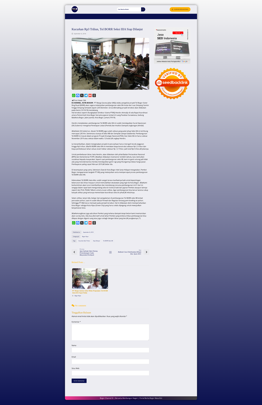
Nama (74, 345)
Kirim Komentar (79, 381)
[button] (142, 9)
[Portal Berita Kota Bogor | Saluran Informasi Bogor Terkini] (75, 9)
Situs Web (75, 368)
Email (74, 357)
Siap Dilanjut (96, 241)
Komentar (76, 322)
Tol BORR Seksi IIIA (108, 241)
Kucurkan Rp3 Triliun (84, 241)
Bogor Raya (85, 236)
